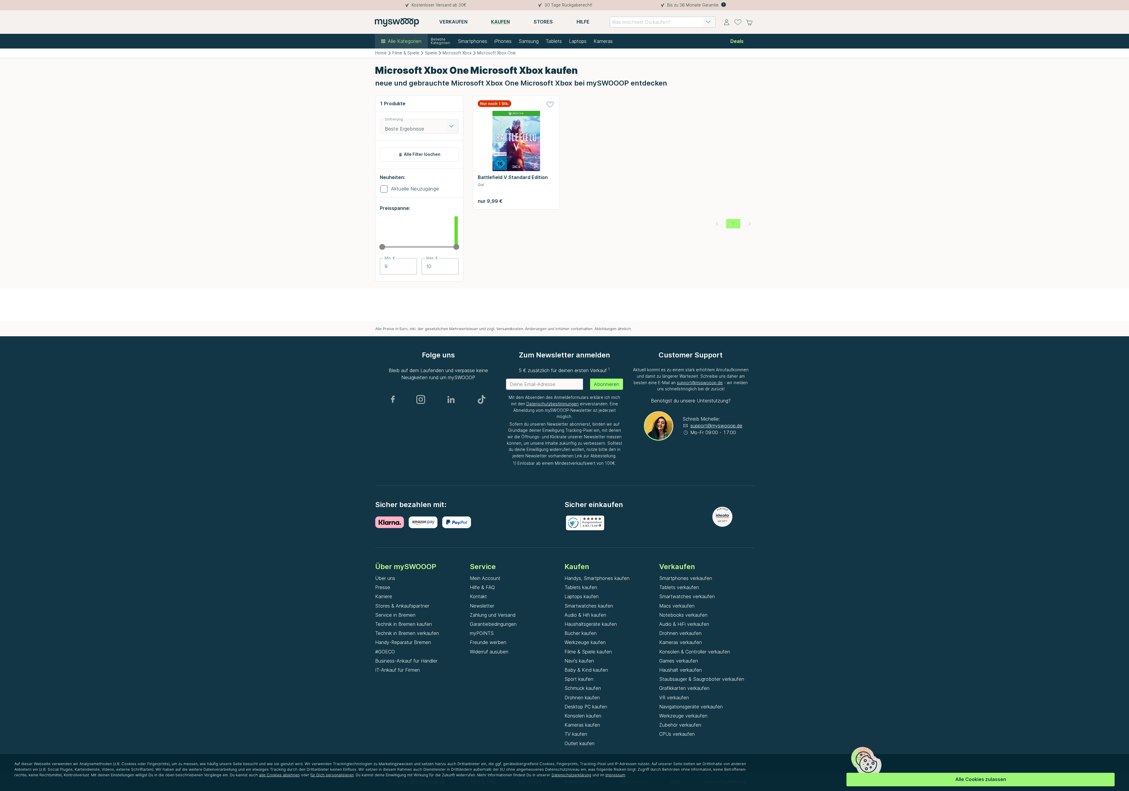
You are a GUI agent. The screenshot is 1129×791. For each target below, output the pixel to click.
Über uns (385, 578)
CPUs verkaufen (677, 734)
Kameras (603, 41)
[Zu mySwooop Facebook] (393, 399)
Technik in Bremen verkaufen (407, 633)
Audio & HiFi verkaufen (684, 624)
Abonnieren (606, 384)
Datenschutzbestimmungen (552, 404)
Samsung (529, 41)
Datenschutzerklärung (571, 775)
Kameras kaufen (582, 725)
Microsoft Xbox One (496, 53)
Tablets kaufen (580, 587)
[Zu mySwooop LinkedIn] (451, 399)
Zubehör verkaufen (680, 725)
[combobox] (662, 22)
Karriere (383, 596)
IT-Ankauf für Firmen (397, 670)
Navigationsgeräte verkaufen (691, 707)
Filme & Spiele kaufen (588, 652)
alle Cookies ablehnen (279, 775)
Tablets (554, 41)
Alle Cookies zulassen (980, 779)
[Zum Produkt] (516, 142)
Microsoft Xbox (457, 53)
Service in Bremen (395, 615)
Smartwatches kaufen (588, 606)
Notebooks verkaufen (683, 615)
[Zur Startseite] (397, 22)
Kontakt (478, 596)
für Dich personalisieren (332, 775)
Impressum (615, 775)
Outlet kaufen (579, 743)
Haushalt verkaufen (680, 670)
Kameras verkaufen (680, 642)
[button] (708, 22)
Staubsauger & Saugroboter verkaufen (701, 679)
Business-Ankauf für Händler (406, 661)
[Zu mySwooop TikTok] (481, 399)
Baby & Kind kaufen (586, 670)
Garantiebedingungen (493, 624)
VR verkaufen (674, 697)
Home (381, 53)
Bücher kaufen (580, 633)
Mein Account (485, 578)
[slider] (382, 247)
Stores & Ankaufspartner (402, 606)
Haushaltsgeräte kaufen (590, 624)
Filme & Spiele (405, 53)
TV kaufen (575, 734)
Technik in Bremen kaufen (403, 624)
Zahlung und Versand (492, 615)
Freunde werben (488, 642)
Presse (382, 587)
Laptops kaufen (581, 596)
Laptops (578, 41)
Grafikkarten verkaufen (684, 688)
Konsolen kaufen (582, 716)
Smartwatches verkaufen (687, 596)
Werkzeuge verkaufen (683, 716)
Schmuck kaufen (582, 688)
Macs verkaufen (676, 606)
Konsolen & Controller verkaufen (694, 652)
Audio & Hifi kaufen (585, 615)
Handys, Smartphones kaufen (596, 578)
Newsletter (482, 606)
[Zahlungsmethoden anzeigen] (392, 522)
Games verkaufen (678, 661)
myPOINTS (482, 633)
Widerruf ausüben (489, 652)
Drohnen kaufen (582, 697)
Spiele (431, 53)
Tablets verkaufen (679, 587)
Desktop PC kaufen (585, 707)
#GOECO (385, 652)
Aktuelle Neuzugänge (415, 189)
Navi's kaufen (579, 661)
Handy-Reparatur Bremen (403, 642)
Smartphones (472, 41)
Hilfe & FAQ (482, 587)
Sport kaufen (578, 679)
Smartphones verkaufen (685, 578)
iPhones (503, 41)
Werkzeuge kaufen (585, 642)
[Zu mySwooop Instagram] (420, 399)
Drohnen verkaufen (680, 633)
